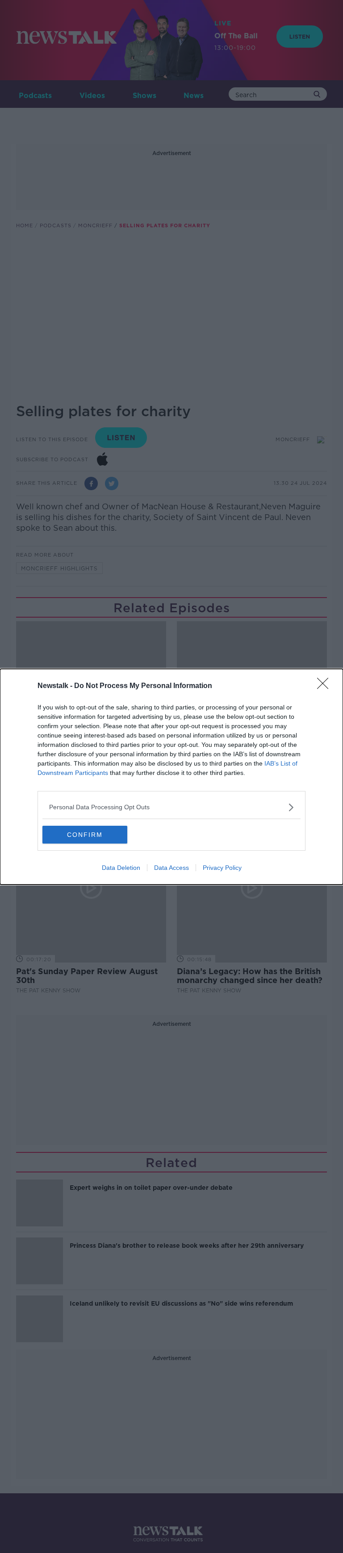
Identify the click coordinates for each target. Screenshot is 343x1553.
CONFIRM (85, 834)
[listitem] (171, 807)
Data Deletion (121, 867)
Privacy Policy (222, 867)
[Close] (325, 686)
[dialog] (171, 777)
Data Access (171, 867)
